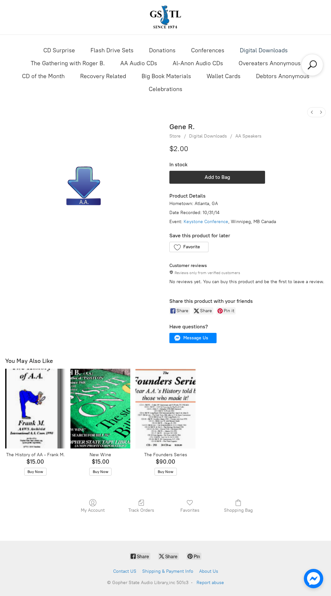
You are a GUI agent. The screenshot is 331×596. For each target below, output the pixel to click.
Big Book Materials (166, 76)
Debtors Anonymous (282, 76)
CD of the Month (43, 76)
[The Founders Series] (165, 408)
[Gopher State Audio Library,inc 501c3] (165, 17)
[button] (188, 247)
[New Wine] (100, 408)
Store (175, 136)
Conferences (207, 50)
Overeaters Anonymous (270, 63)
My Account (93, 510)
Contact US (124, 571)
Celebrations (165, 89)
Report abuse (210, 582)
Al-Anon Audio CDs (198, 63)
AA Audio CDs (138, 63)
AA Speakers (248, 136)
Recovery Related (103, 76)
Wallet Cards (223, 76)
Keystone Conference (206, 221)
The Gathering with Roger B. (68, 63)
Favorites (189, 510)
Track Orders (141, 510)
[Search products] (312, 65)
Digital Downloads (264, 50)
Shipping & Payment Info (167, 571)
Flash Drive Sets (112, 50)
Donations (162, 50)
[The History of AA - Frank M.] (35, 408)
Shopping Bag (238, 510)
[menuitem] (311, 112)
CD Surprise (59, 50)
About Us (208, 571)
